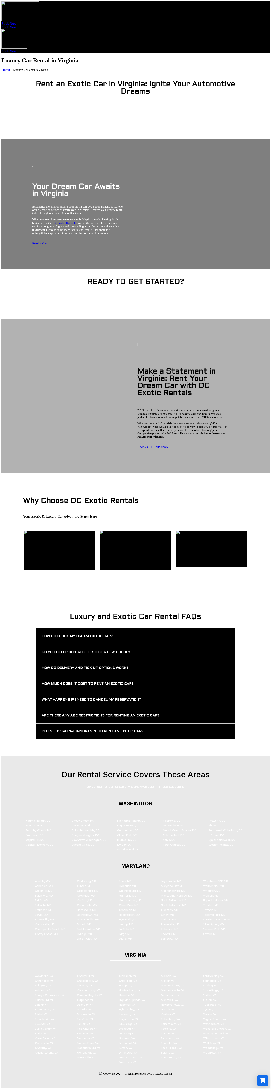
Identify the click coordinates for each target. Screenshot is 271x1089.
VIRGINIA (136, 955)
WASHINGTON (135, 803)
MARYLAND (135, 866)
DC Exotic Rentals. (64, 223)
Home (5, 70)
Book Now (8, 23)
